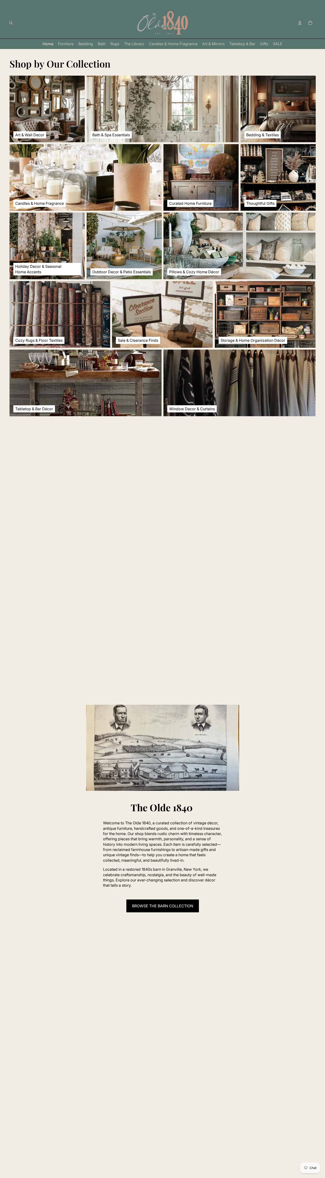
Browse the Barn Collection (162, 906)
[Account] (300, 23)
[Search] (11, 23)
